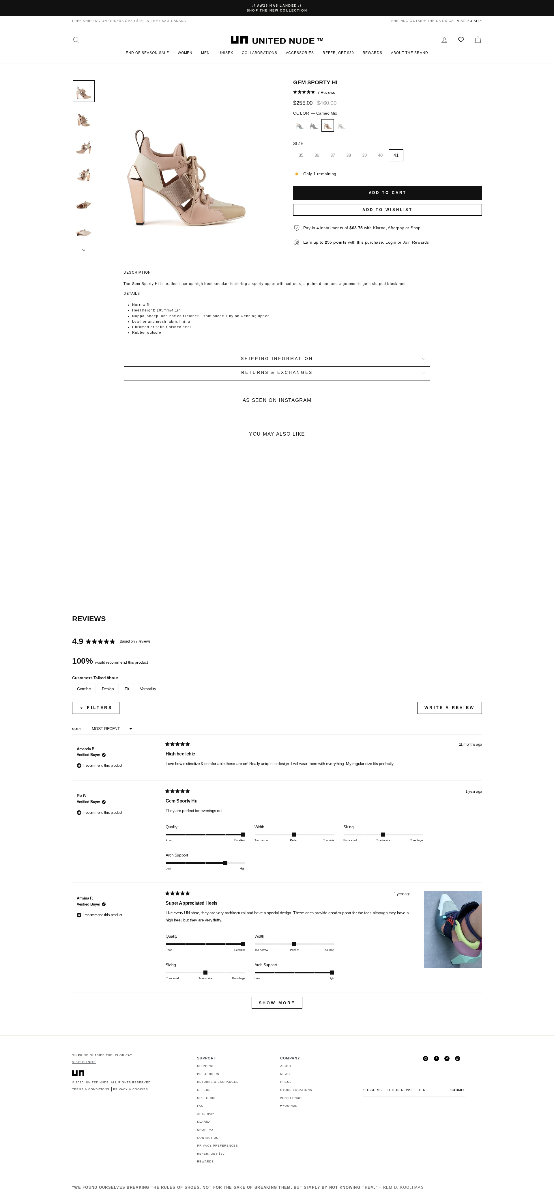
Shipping (205, 1066)
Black (314, 125)
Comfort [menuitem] (84, 688)
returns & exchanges (277, 372)
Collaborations (259, 53)
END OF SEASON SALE (147, 53)
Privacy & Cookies (130, 1089)
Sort (78, 729)
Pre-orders (208, 1074)
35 (301, 155)
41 (396, 155)
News (285, 1074)
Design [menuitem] (108, 688)
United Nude (97, 1082)
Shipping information (277, 359)
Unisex (225, 53)
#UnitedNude (292, 1098)
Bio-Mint (300, 125)
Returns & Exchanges (218, 1081)
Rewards (373, 53)
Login (390, 242)
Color (315, 113)
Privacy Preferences (217, 1145)
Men (205, 53)
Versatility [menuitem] (148, 688)
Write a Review (453, 709)
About (286, 1066)
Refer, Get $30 (338, 53)
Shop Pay (205, 1129)
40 (380, 155)
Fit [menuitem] (127, 688)
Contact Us (207, 1137)
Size (298, 143)
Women (185, 53)
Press (286, 1081)
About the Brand (409, 53)
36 (317, 155)
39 (364, 155)
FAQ (200, 1105)
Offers (204, 1089)
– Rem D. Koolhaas (248, 1187)
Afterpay (205, 1113)
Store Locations (296, 1089)
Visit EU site (469, 21)
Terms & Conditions (90, 1089)
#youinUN (288, 1105)
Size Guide (207, 1098)
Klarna (204, 1121)
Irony (341, 125)
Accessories (300, 53)
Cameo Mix (328, 125)
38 (348, 155)
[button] (314, 92)
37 (332, 155)
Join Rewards (416, 242)
